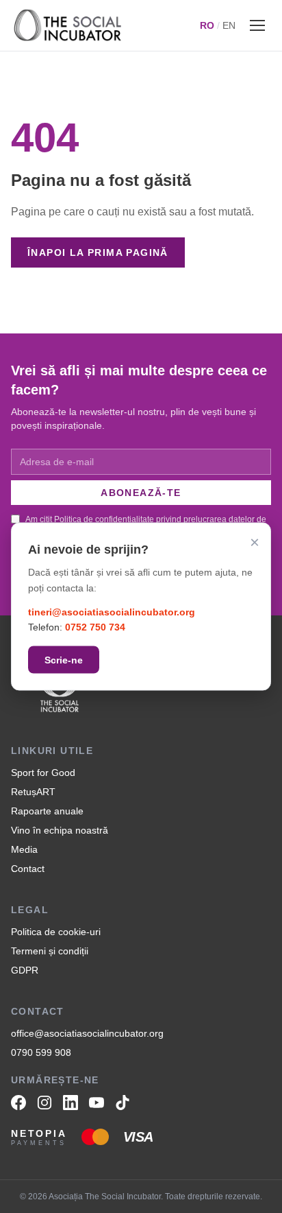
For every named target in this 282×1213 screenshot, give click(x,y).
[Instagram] (44, 1102)
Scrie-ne (63, 660)
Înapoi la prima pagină (97, 252)
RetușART (33, 791)
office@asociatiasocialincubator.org (87, 1033)
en (228, 25)
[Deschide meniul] (257, 25)
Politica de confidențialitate (104, 519)
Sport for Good (43, 772)
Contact (27, 868)
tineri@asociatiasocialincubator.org (111, 611)
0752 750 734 (95, 627)
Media (24, 849)
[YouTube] (96, 1102)
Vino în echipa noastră (59, 830)
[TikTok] (122, 1102)
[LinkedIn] (70, 1102)
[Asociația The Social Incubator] (68, 25)
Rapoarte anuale (47, 810)
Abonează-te (141, 492)
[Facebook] (18, 1102)
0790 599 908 (41, 1052)
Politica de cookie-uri (56, 931)
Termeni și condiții (49, 950)
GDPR (24, 970)
